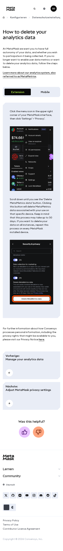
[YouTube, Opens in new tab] (27, 495)
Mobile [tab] (45, 92)
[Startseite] (4, 17)
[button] (9, 507)
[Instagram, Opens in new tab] (34, 495)
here (41, 339)
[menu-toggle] (54, 9)
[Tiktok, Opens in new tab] (55, 495)
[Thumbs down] (38, 432)
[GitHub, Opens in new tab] (13, 495)
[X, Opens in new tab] (6, 495)
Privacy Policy (11, 520)
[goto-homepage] (10, 8)
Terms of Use (10, 524)
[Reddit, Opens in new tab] (48, 495)
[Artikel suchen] (34, 9)
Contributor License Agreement (21, 528)
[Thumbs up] (24, 432)
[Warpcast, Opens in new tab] (20, 495)
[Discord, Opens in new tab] (41, 495)
